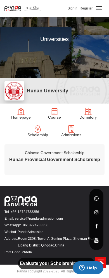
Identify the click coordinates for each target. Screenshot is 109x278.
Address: (11, 239)
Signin (72, 8)
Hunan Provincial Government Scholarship (54, 159)
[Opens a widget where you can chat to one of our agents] (88, 268)
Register (86, 8)
